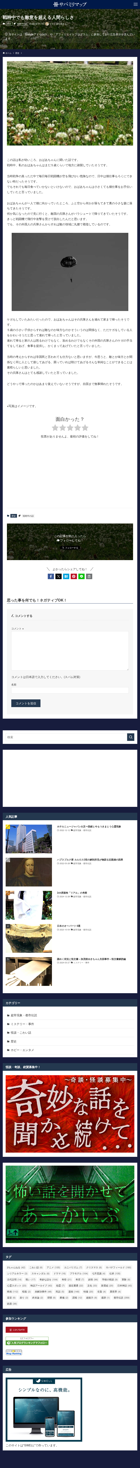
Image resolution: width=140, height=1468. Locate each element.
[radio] (55, 428)
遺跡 (105, 1297)
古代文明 (14, 1279)
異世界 (115, 1291)
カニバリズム (73, 1267)
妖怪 (93, 1279)
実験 (126, 1279)
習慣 (51, 1297)
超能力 (91, 1297)
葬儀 (64, 1297)
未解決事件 (43, 1291)
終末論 (37, 1297)
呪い (30, 1279)
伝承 (114, 1273)
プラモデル (79, 1273)
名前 (13, 684)
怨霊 (60, 1285)
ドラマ (60, 1273)
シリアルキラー (17, 1273)
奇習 (80, 1279)
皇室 (11, 1297)
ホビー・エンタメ (22, 1050)
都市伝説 (121, 1297)
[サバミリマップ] (70, 4)
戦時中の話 (22, 23)
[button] (51, 576)
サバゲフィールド (118, 1267)
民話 (60, 1291)
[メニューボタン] (135, 4)
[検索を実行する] (130, 737)
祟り (24, 1297)
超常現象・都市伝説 (24, 1015)
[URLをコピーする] (89, 576)
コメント (17, 628)
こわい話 (35, 1267)
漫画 (73, 1291)
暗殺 (26, 1291)
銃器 (12, 1303)
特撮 (88, 1291)
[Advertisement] (70, 476)
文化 (92, 1285)
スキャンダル (40, 1273)
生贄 (101, 1291)
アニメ (53, 1267)
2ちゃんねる (16, 1267)
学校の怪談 (110, 1279)
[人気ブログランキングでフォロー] (27, 1344)
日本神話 (124, 1285)
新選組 (107, 1285)
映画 (12, 1291)
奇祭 (66, 1279)
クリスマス (94, 1267)
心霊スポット (16, 1285)
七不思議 (98, 1273)
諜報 (77, 1297)
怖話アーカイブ (41, 1285)
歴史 (9, 23)
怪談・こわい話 (21, 1032)
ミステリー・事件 (22, 1024)
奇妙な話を (49, 1279)
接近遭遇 (76, 1285)
